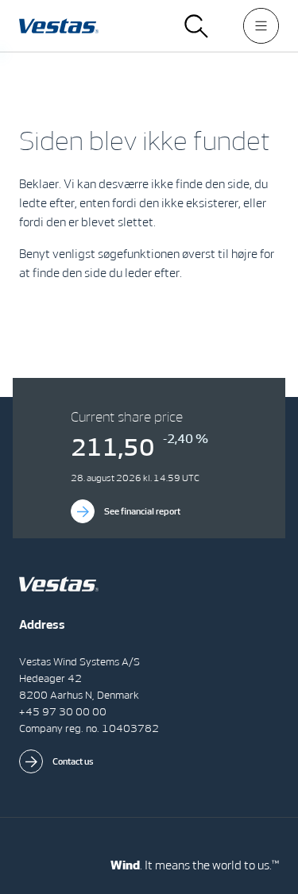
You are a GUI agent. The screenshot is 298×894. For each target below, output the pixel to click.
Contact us (73, 761)
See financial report (142, 511)
